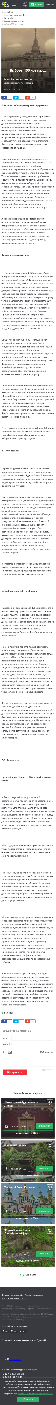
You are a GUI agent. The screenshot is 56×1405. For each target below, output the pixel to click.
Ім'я (5, 1038)
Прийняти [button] (28, 1399)
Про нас (28, 1295)
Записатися (44, 1126)
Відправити (15, 1072)
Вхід (25, 4)
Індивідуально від (28, 1133)
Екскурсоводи (38, 1295)
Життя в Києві (9, 18)
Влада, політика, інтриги (14, 21)
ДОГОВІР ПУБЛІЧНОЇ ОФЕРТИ (14, 1299)
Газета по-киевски (23, 83)
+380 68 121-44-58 (12, 1377)
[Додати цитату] (5, 1052)
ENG (52, 4)
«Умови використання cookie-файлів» (35, 1394)
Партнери (5, 1295)
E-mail (6, 1044)
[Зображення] (10, 1052)
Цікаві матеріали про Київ (15, 15)
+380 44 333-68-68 (12, 1374)
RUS (47, 4)
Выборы (8, 1013)
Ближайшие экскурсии (27, 1093)
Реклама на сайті (16, 1295)
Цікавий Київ (7, 12)
